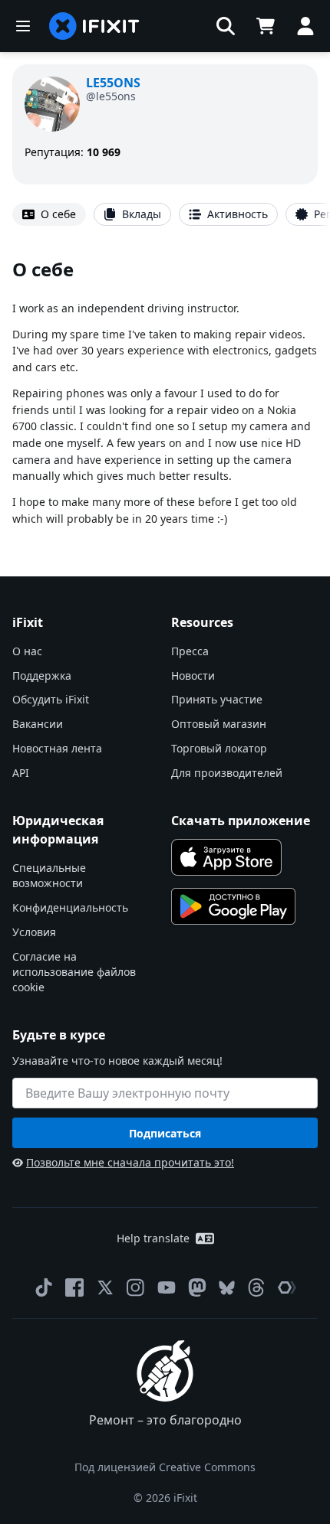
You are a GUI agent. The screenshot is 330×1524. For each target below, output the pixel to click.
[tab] (49, 214)
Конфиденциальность (70, 907)
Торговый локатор (219, 748)
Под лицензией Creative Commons (165, 1467)
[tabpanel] (165, 391)
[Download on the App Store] (226, 857)
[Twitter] (105, 1287)
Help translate (153, 1238)
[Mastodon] (197, 1287)
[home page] (94, 26)
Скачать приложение (240, 820)
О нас (27, 651)
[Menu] (23, 26)
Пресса (190, 651)
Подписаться (165, 1133)
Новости (193, 675)
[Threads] (256, 1287)
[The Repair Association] (287, 1287)
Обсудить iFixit (50, 699)
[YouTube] (166, 1287)
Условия (34, 932)
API (20, 772)
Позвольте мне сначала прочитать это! (130, 1162)
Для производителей (226, 772)
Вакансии (37, 723)
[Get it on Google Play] (233, 906)
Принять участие (216, 699)
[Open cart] (265, 26)
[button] (225, 26)
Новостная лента (57, 748)
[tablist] (165, 214)
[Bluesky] (227, 1288)
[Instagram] (136, 1287)
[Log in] (305, 26)
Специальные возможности (49, 875)
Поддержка (41, 675)
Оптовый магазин (218, 723)
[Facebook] (74, 1287)
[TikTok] (44, 1287)
